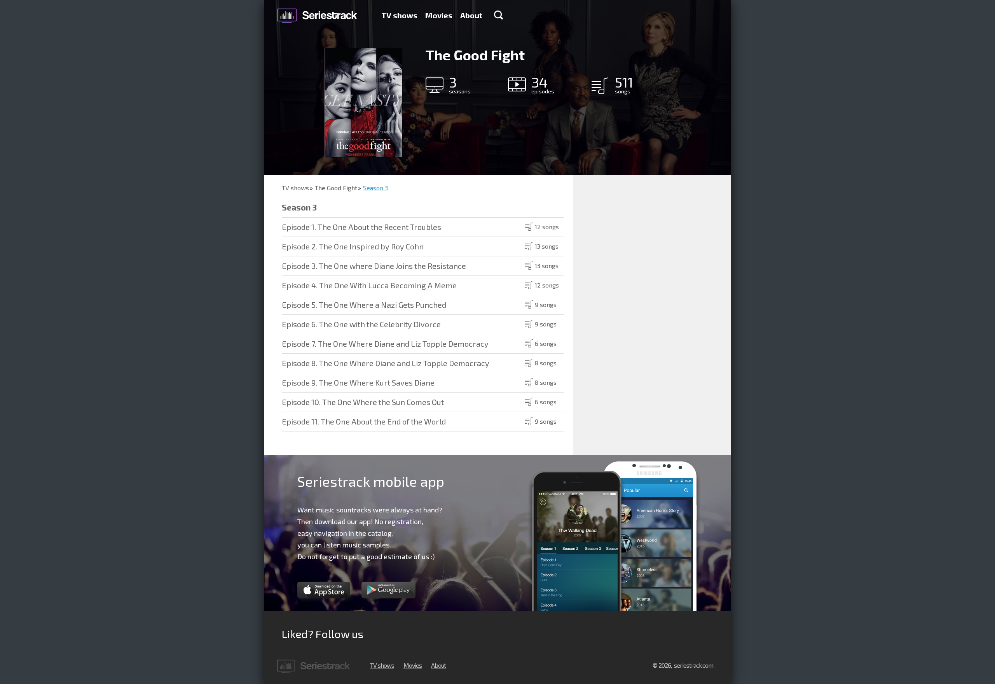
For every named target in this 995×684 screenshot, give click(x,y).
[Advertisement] (652, 235)
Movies (438, 15)
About (471, 15)
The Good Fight (336, 187)
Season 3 (375, 187)
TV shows (399, 15)
